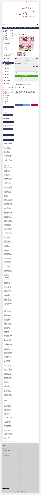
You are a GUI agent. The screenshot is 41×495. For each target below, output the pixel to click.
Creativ (6, 103)
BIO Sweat (7, 83)
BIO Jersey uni (8, 80)
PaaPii (7, 71)
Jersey (24, 27)
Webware (6, 89)
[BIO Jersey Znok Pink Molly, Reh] (26, 43)
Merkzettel (35, 1)
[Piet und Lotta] (20, 12)
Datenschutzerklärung (5, 455)
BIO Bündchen (8, 58)
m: (15, 70)
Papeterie (6, 101)
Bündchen (6, 91)
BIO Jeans (7, 61)
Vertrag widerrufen (6, 488)
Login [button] (31, 1)
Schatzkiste (7, 47)
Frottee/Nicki (7, 95)
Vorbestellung (7, 51)
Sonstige (8, 74)
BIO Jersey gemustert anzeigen (8, 65)
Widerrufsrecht (4, 448)
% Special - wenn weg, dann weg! (8, 27)
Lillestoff (8, 68)
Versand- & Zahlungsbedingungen (7, 450)
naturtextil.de (7, 275)
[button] (27, 1)
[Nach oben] (38, 493)
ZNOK (7, 77)
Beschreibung (19, 84)
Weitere (35, 27)
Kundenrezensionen (27, 84)
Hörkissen (6, 99)
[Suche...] (16, 24)
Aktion (16, 27)
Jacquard (20, 27)
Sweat (6, 93)
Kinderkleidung (29, 27)
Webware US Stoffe (8, 87)
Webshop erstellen (17, 491)
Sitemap (4, 136)
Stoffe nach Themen (8, 49)
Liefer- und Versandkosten (6, 453)
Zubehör (6, 97)
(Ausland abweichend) (28, 60)
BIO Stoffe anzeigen (7, 55)
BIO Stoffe (6, 53)
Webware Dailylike (7, 85)
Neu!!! (6, 45)
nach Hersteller (7, 43)
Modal (6, 41)
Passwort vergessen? (6, 118)
